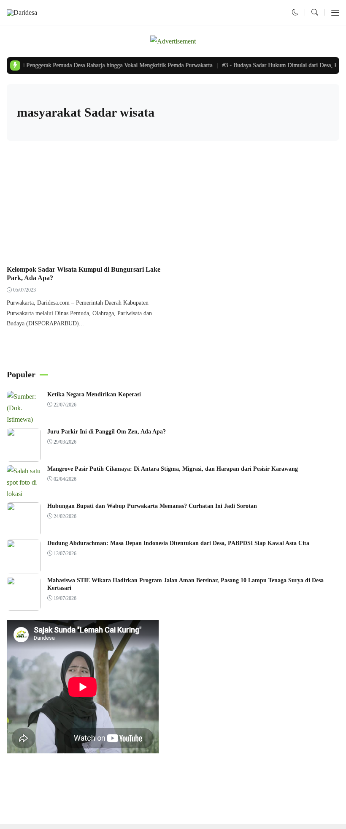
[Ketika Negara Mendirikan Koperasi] (24, 419)
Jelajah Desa (26, 251)
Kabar (54, 251)
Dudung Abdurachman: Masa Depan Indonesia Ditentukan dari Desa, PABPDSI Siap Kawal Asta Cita (178, 543)
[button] (295, 12)
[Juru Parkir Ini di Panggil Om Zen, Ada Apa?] (24, 455)
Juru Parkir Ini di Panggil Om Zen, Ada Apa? (106, 431)
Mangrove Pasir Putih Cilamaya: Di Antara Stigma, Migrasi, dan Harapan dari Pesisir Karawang (172, 469)
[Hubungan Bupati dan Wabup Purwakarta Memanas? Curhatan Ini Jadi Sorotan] (24, 530)
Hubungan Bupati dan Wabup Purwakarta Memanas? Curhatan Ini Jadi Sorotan (152, 506)
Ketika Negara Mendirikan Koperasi (94, 394)
